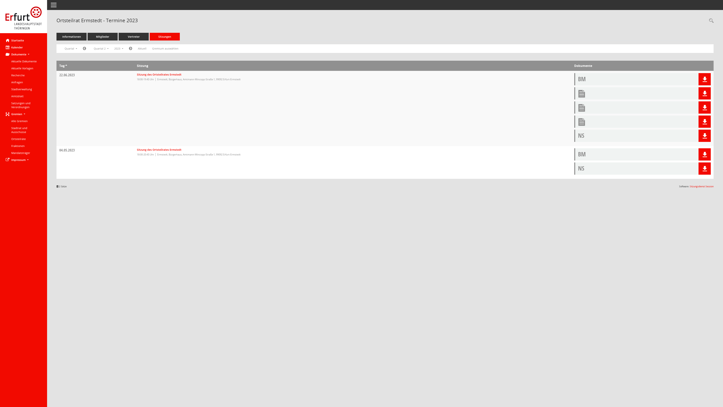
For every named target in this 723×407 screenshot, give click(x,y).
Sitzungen (164, 36)
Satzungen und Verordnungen (21, 105)
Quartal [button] (70, 48)
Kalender (17, 47)
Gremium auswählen (165, 48)
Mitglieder (102, 36)
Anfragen (17, 82)
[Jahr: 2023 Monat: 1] (84, 48)
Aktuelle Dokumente (24, 61)
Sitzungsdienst (702, 186)
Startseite (17, 40)
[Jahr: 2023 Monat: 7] (130, 48)
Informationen (71, 36)
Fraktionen (18, 146)
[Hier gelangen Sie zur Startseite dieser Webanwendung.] (23, 18)
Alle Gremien (19, 121)
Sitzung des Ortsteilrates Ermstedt (159, 74)
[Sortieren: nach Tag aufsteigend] (66, 66)
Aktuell (142, 48)
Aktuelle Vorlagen (22, 68)
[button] (23, 54)
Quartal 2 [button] (100, 48)
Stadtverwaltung (21, 89)
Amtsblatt (17, 96)
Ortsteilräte (18, 139)
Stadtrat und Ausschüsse (19, 130)
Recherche (18, 75)
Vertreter (134, 36)
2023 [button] (117, 48)
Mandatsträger (20, 153)
